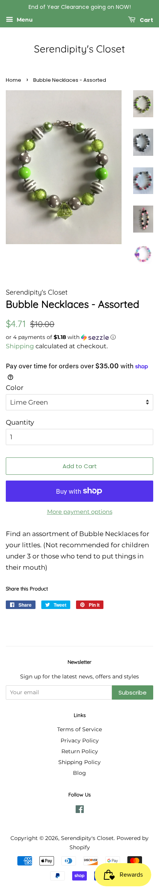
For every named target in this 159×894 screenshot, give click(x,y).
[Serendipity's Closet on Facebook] (79, 810)
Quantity (20, 422)
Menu (24, 19)
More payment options (79, 511)
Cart (146, 20)
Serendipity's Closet (79, 49)
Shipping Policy (79, 762)
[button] (79, 337)
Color (15, 387)
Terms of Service (79, 729)
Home (13, 80)
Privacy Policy (80, 740)
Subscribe (132, 692)
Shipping (20, 346)
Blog (79, 772)
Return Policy (79, 751)
